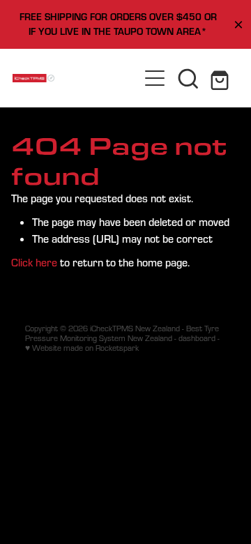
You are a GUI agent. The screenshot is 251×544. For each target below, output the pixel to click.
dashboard (196, 338)
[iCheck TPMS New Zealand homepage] (75, 78)
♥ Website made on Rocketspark (82, 347)
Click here (34, 262)
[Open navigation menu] (155, 78)
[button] (188, 78)
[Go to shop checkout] (221, 78)
